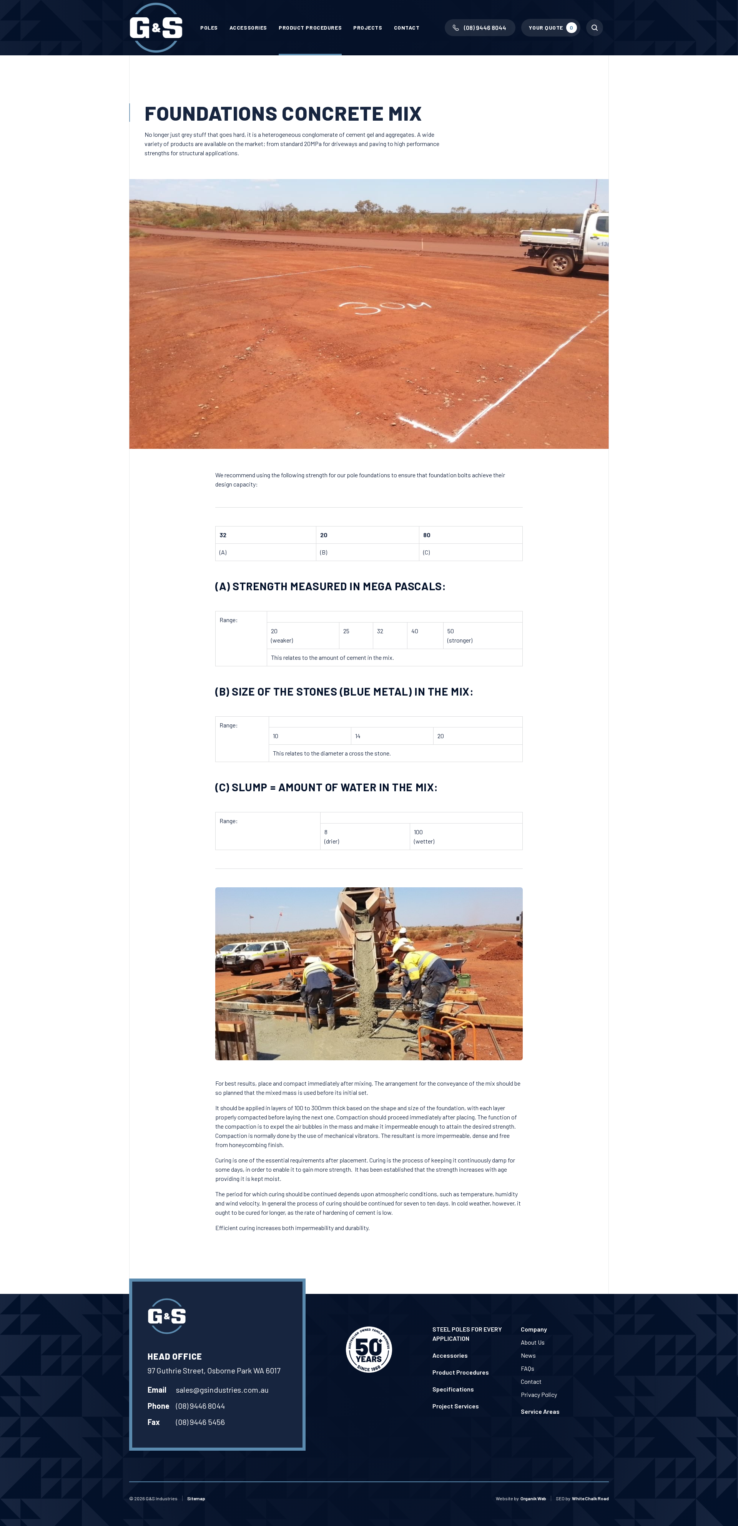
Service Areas (540, 1411)
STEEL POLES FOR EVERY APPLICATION (467, 1333)
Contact (407, 27)
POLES (209, 27)
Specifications (453, 1389)
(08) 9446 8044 (200, 1405)
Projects (367, 27)
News (528, 1355)
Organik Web (533, 1498)
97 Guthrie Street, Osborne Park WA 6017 (214, 1370)
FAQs (527, 1368)
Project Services (455, 1406)
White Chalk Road (590, 1498)
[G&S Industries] (156, 27)
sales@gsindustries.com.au (222, 1389)
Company (534, 1329)
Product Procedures (310, 27)
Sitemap (196, 1498)
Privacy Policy (539, 1394)
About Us (533, 1342)
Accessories (248, 27)
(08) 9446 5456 (200, 1421)
